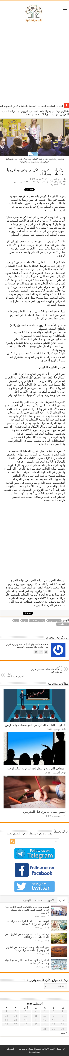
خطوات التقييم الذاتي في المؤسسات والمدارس (35, 725)
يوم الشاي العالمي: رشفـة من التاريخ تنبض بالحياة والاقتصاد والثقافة (27, 935)
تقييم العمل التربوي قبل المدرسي (44, 811)
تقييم (16, 621)
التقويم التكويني (54, 621)
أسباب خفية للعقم (15, 675)
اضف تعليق (19, 181)
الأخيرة (62, 900)
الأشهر (51, 900)
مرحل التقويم (63, 624)
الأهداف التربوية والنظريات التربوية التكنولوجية (36, 768)
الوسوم (27, 900)
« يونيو (63, 1032)
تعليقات (39, 900)
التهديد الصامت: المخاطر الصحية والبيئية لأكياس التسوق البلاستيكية (28, 922)
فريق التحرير (56, 179)
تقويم (24, 621)
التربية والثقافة (47, 111)
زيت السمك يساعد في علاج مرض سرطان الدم (46, 669)
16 (53, 1020)
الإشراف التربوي (29, 111)
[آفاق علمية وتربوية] (34, 13)
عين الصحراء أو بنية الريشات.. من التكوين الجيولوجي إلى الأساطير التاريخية (27, 948)
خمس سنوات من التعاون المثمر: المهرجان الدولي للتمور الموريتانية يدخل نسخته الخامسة (27, 910)
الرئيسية (61, 111)
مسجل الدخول (28, 833)
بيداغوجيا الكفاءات (37, 621)
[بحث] (12, 841)
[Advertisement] (34, 62)
